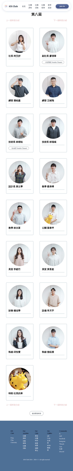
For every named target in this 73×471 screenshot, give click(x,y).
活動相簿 (24, 442)
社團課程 (30, 6)
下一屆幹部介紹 (60, 20)
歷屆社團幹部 (36, 438)
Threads (60, 444)
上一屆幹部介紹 (12, 20)
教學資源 (49, 6)
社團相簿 (43, 6)
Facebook (60, 439)
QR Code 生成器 (48, 439)
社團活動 (36, 6)
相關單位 (36, 449)
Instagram (60, 441)
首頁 (23, 6)
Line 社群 (60, 448)
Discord (60, 452)
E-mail (60, 435)
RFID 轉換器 (48, 447)
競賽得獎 (36, 444)
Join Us (62, 6)
